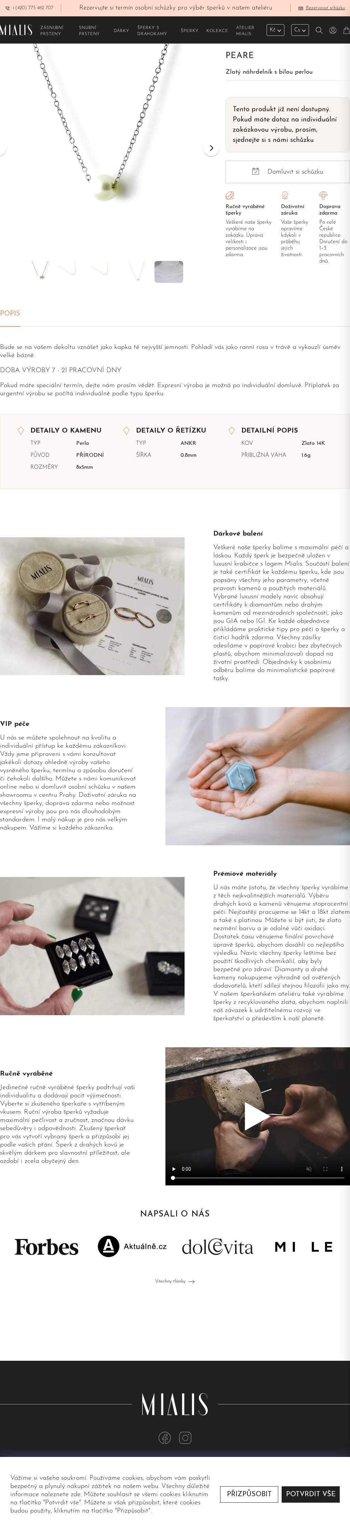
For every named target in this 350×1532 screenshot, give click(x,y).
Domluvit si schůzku (295, 172)
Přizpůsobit (249, 1494)
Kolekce (217, 31)
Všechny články (170, 1281)
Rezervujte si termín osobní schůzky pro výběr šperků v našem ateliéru (175, 8)
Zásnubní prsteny (52, 31)
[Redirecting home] (16, 30)
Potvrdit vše (311, 1494)
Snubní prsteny (89, 31)
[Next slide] (211, 148)
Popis (10, 313)
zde (76, 1494)
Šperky (189, 31)
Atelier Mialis (245, 31)
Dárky (121, 31)
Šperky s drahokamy (152, 31)
